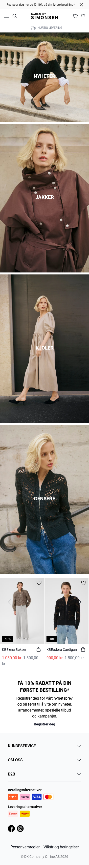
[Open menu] (5, 16)
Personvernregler (25, 847)
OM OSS (15, 760)
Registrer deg (44, 724)
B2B (11, 774)
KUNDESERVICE (22, 746)
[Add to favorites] (39, 583)
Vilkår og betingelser (61, 847)
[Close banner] (81, 4)
